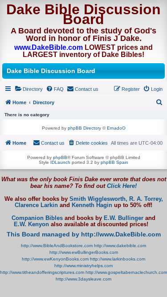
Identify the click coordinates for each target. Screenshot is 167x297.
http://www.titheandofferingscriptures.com (42, 272)
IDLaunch (60, 162)
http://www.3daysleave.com (83, 279)
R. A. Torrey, (146, 199)
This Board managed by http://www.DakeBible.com (84, 234)
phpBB (60, 157)
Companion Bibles (37, 218)
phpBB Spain (114, 162)
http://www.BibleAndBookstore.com (57, 245)
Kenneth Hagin (92, 205)
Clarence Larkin (36, 205)
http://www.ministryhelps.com (83, 265)
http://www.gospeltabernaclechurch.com (126, 272)
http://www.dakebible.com (120, 245)
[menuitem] (29, 89)
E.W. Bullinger (123, 218)
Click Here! (122, 186)
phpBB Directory (84, 128)
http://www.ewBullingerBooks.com (83, 252)
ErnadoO (116, 128)
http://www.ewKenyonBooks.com (55, 258)
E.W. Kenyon (31, 224)
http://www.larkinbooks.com (117, 258)
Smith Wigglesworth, (98, 199)
